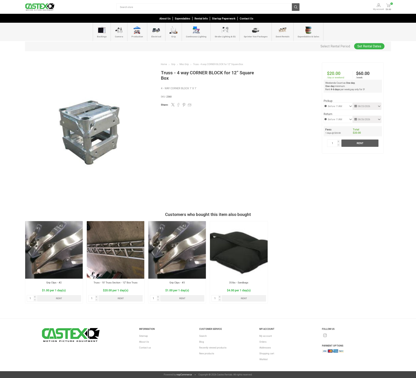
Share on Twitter (173, 104)
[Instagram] (325, 335)
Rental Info (201, 18)
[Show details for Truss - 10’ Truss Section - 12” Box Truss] (115, 250)
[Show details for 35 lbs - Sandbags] (239, 250)
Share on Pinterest (184, 105)
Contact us (145, 347)
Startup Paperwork (223, 18)
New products (206, 353)
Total (356, 129)
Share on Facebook (178, 105)
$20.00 (333, 73)
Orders (262, 341)
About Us (165, 18)
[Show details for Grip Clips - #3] (177, 250)
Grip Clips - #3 (177, 282)
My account (378, 9)
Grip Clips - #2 (54, 282)
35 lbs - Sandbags (238, 282)
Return (328, 114)
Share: (164, 104)
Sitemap (143, 336)
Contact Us (246, 18)
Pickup (328, 101)
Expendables (182, 18)
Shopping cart (266, 353)
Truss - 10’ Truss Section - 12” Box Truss (115, 282)
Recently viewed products (213, 347)
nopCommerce (184, 374)
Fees (328, 129)
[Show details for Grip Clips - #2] (54, 250)
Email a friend (189, 105)
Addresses (265, 347)
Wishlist (263, 359)
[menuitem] (165, 336)
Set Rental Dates (369, 46)
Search (295, 7)
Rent (360, 143)
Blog (201, 341)
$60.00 (363, 73)
